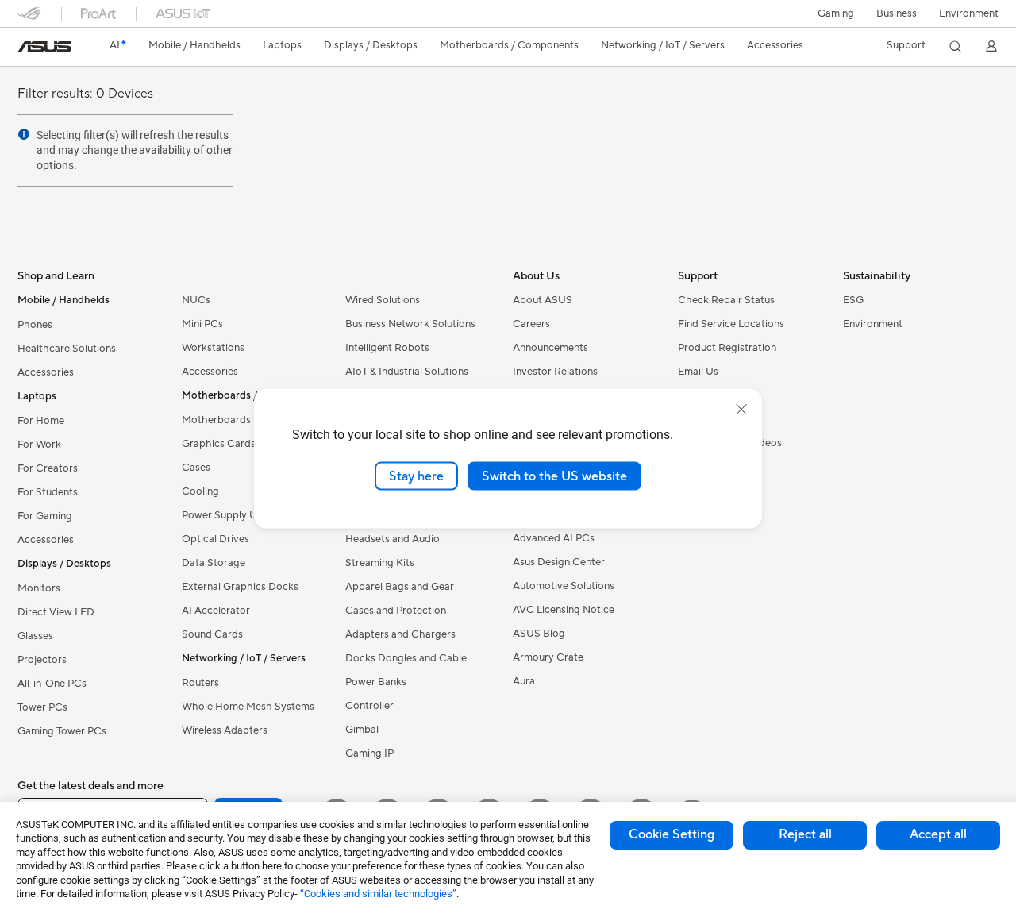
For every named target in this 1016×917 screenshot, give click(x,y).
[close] (741, 409)
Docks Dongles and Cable (406, 658)
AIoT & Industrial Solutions (406, 371)
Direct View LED (55, 612)
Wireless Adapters (224, 730)
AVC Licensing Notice (563, 609)
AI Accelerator (216, 610)
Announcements (550, 347)
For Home (40, 420)
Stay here (416, 476)
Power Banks (375, 682)
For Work (39, 444)
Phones (34, 324)
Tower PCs (42, 707)
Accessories (45, 372)
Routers (200, 682)
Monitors (38, 588)
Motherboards (216, 420)
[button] (836, 13)
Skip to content (27, 49)
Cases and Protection (395, 610)
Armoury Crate (548, 657)
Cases (196, 467)
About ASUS (542, 300)
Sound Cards (212, 634)
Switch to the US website (554, 476)
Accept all (938, 834)
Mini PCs (202, 324)
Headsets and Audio (392, 539)
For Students (47, 492)
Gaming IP (369, 753)
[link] (44, 46)
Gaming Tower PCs (61, 731)
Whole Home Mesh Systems (248, 706)
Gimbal (362, 729)
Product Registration (727, 347)
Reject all (805, 834)
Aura (524, 681)
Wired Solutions (382, 300)
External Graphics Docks (240, 586)
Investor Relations (555, 371)
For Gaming (44, 516)
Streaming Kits (379, 563)
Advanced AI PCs (554, 538)
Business (896, 13)
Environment (969, 13)
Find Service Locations (731, 324)
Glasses (35, 636)
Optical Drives (215, 539)
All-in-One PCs (52, 683)
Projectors (42, 659)
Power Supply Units (228, 515)
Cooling (200, 491)
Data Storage (213, 563)
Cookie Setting (671, 834)
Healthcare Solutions (66, 348)
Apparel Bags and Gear (399, 586)
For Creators (47, 468)
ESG (853, 300)
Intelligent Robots (387, 347)
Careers (531, 324)
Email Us (698, 371)
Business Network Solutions (410, 324)
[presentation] (23, 134)
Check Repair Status (726, 300)
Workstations (213, 347)
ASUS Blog (539, 633)
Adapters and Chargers (400, 634)
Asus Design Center (559, 562)
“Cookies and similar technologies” (378, 894)
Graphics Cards (219, 443)
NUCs (196, 300)
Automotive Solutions (563, 586)
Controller (369, 705)
